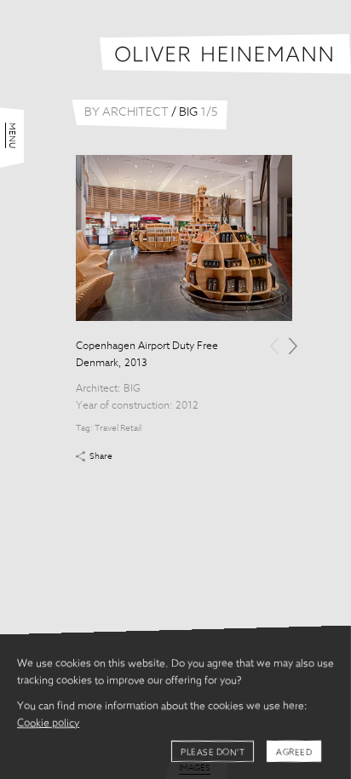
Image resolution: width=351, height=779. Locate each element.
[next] (292, 346)
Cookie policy (48, 724)
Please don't (213, 752)
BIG (132, 389)
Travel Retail (118, 428)
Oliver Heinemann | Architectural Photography (225, 54)
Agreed (294, 752)
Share (100, 456)
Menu (12, 135)
